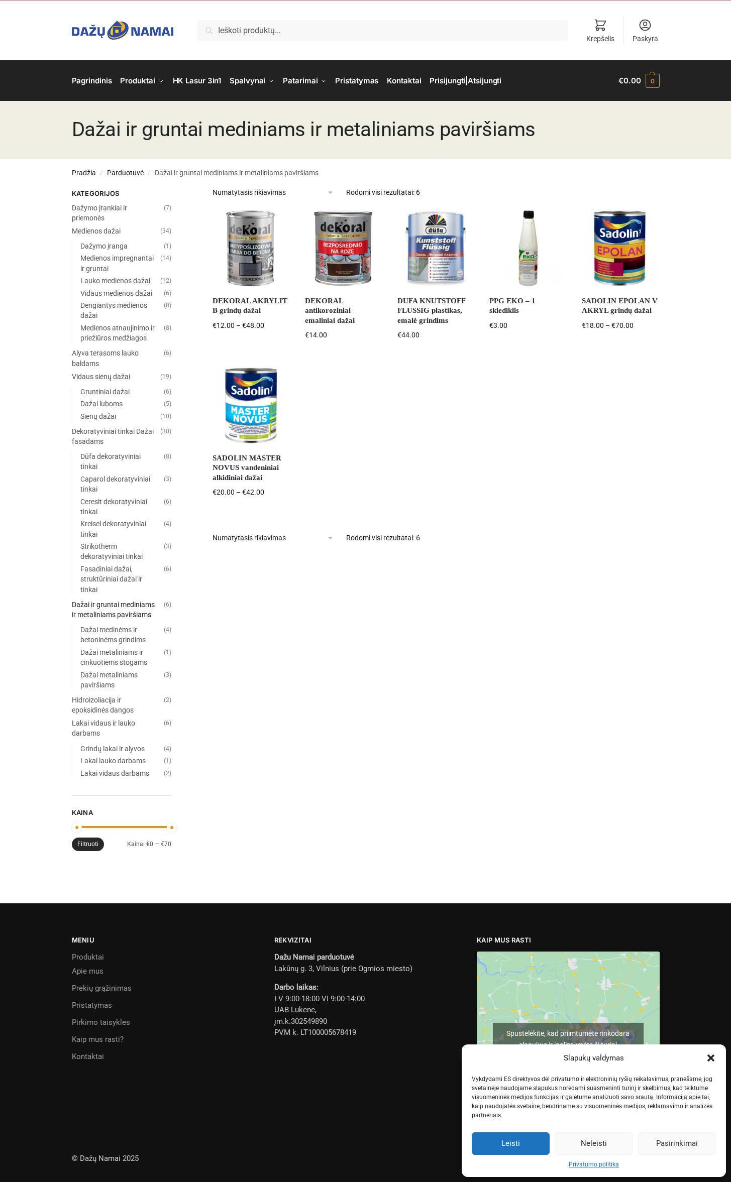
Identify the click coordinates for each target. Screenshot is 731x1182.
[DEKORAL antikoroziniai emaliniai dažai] (343, 248)
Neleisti (594, 1143)
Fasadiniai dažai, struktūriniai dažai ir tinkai (111, 579)
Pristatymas (92, 1005)
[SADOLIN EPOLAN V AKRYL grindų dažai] (620, 248)
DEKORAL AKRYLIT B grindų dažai (250, 306)
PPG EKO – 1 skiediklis (512, 306)
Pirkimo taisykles (101, 1022)
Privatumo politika (594, 1164)
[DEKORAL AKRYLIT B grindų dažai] (251, 248)
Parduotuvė (125, 173)
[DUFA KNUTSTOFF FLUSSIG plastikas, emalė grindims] (436, 248)
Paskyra (645, 39)
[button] (711, 1058)
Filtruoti (87, 844)
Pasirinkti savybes (251, 347)
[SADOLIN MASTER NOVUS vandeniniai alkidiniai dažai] (251, 405)
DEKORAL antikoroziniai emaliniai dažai (330, 310)
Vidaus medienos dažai (116, 293)
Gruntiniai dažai (105, 392)
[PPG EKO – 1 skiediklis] (528, 248)
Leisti (510, 1143)
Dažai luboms (101, 404)
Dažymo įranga (104, 246)
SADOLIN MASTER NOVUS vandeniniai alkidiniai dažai (247, 468)
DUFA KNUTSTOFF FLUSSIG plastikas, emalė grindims (431, 310)
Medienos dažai (96, 231)
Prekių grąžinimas (102, 988)
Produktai (88, 957)
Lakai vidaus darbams (114, 773)
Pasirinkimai (677, 1143)
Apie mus (87, 971)
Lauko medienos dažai (115, 281)
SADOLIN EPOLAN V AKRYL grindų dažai (620, 306)
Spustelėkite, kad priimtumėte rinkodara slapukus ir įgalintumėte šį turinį (568, 1039)
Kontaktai (88, 1056)
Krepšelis (600, 39)
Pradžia (84, 173)
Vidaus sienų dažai (101, 377)
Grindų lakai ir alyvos (112, 749)
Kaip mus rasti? (98, 1039)
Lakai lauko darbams (113, 761)
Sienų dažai (98, 416)
